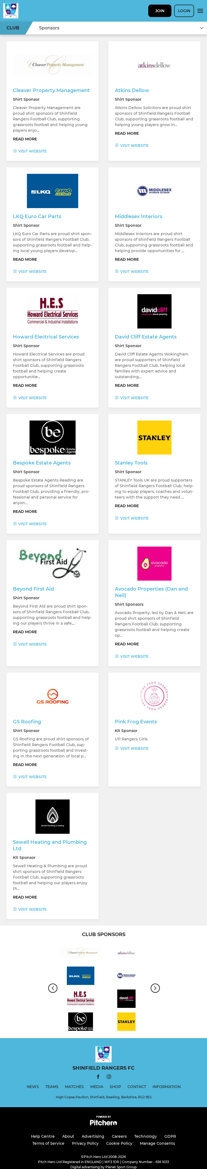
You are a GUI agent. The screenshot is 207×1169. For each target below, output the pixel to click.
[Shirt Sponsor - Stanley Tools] (126, 1022)
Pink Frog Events (136, 722)
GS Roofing (27, 722)
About (68, 1136)
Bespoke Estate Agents (42, 463)
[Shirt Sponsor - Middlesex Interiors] (126, 977)
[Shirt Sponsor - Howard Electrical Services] (80, 1000)
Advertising (93, 1136)
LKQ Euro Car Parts (37, 216)
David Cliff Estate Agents (146, 337)
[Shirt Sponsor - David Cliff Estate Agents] (126, 1000)
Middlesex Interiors (138, 216)
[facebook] (98, 1077)
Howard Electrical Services (46, 337)
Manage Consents (157, 1143)
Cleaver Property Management (51, 90)
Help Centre (43, 1136)
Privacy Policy (85, 1143)
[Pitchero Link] (103, 1124)
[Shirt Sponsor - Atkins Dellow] (126, 954)
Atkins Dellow (132, 90)
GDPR (170, 1136)
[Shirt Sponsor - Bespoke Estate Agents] (80, 1022)
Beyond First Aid (33, 589)
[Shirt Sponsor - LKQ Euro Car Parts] (80, 977)
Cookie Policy (119, 1143)
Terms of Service (48, 1143)
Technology (145, 1136)
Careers (119, 1136)
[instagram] (109, 1077)
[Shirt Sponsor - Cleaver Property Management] (80, 954)
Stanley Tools (131, 463)
